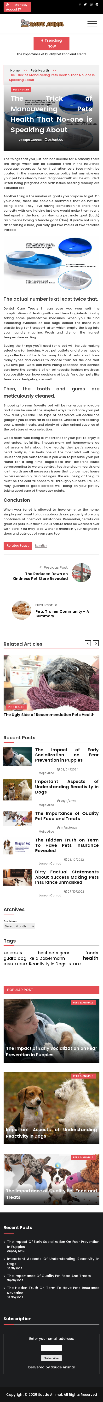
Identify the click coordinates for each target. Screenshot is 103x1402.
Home (15, 70)
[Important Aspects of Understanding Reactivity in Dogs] (51, 1108)
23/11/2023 (68, 801)
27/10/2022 (76, 891)
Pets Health (40, 70)
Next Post (44, 605)
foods (91, 952)
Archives (10, 921)
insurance (15, 963)
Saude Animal (63, 1367)
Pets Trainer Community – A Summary (62, 614)
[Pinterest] (97, 4)
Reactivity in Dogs (48, 963)
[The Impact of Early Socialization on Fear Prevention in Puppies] (51, 1031)
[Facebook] (80, 4)
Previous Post (56, 567)
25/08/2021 (56, 140)
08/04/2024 (70, 769)
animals (13, 952)
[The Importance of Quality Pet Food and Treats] (51, 1179)
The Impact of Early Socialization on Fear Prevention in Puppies (67, 755)
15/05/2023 (69, 828)
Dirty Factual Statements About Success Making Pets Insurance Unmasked (67, 877)
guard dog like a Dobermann (34, 958)
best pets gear (53, 952)
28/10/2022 (76, 860)
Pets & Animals (83, 1002)
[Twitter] (85, 4)
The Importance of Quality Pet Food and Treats (51, 54)
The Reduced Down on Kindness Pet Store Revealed (40, 576)
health (41, 545)
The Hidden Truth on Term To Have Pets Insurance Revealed (67, 845)
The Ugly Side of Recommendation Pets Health (49, 714)
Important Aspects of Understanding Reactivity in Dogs (67, 786)
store (75, 963)
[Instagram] (91, 4)
